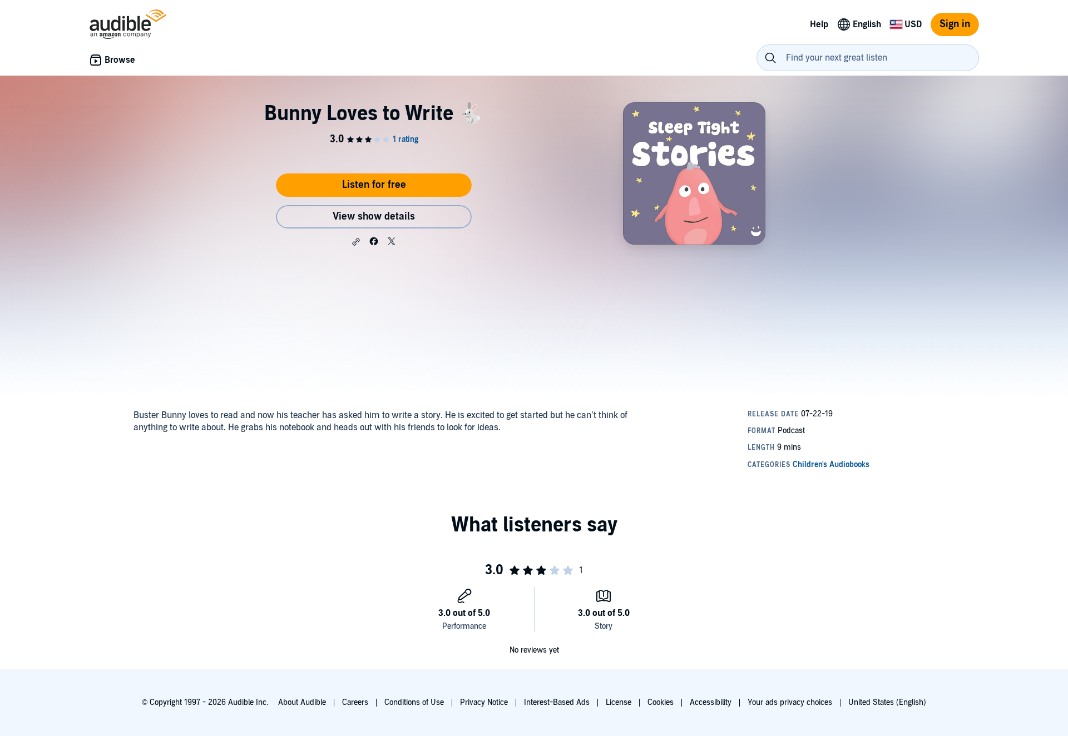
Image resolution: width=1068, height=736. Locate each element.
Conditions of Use (414, 702)
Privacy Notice (484, 702)
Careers (355, 702)
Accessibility (710, 702)
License (618, 702)
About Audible (302, 702)
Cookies (660, 702)
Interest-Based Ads (557, 702)
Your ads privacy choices (790, 702)
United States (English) (887, 702)
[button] (356, 241)
